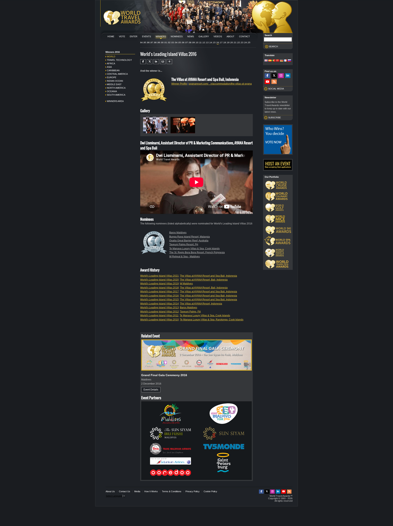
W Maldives (186, 283)
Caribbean (113, 70)
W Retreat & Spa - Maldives (184, 256)
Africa (111, 63)
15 (214, 42)
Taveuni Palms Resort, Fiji (183, 244)
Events (146, 36)
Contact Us (124, 491)
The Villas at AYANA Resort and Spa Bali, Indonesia (208, 275)
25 (249, 42)
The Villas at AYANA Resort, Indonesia (201, 303)
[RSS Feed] (274, 81)
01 (166, 42)
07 (186, 42)
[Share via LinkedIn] (156, 61)
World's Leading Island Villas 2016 (159, 295)
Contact (244, 36)
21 (235, 42)
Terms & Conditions (171, 491)
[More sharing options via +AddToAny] (169, 61)
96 (148, 42)
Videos (217, 36)
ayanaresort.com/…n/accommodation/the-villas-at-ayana (220, 83)
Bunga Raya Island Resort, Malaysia (189, 236)
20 (231, 42)
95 (145, 42)
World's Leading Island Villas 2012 (159, 311)
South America (116, 95)
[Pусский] (289, 60)
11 (200, 42)
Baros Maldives (177, 232)
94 (141, 42)
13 (207, 42)
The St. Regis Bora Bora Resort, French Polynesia (197, 252)
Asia (109, 67)
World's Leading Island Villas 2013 (159, 307)
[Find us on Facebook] (267, 75)
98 (155, 42)
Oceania (112, 91)
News (190, 36)
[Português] (274, 60)
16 (218, 42)
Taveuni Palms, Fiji (190, 311)
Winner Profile (179, 83)
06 (183, 42)
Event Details (150, 389)
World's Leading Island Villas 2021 (159, 275)
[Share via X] (149, 61)
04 (176, 42)
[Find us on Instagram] (280, 75)
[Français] (285, 60)
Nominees (177, 36)
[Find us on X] (274, 75)
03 (173, 42)
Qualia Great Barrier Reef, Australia (188, 240)
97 (152, 42)
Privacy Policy (192, 491)
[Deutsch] (281, 60)
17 (221, 42)
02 (169, 42)
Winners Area (115, 101)
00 (162, 42)
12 (204, 42)
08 (190, 42)
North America (116, 88)
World (111, 56)
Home (110, 36)
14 (211, 42)
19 (228, 42)
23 (242, 42)
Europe (111, 77)
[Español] (270, 60)
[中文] (277, 60)
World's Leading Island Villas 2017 (159, 291)
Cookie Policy (210, 491)
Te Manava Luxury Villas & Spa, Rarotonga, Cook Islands (211, 319)
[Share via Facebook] (143, 61)
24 (245, 42)
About (230, 36)
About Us (110, 491)
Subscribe (274, 117)
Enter (133, 36)
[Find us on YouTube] (267, 81)
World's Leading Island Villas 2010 (159, 319)
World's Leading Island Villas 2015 (159, 299)
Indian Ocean (115, 81)
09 (193, 42)
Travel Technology (119, 60)
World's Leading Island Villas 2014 (159, 303)
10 (197, 42)
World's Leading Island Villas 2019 (159, 283)
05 (179, 42)
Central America (117, 74)
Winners (161, 36)
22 (238, 42)
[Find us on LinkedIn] (287, 75)
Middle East (114, 84)
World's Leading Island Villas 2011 (159, 315)
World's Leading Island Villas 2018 (159, 287)
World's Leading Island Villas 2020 (159, 279)
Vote (122, 36)
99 (159, 42)
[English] (266, 60)
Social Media (276, 88)
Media (137, 491)
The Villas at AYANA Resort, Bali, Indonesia (204, 279)
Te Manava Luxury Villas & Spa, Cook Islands (194, 248)
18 (225, 42)
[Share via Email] (162, 61)
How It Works (151, 491)
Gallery (204, 36)
